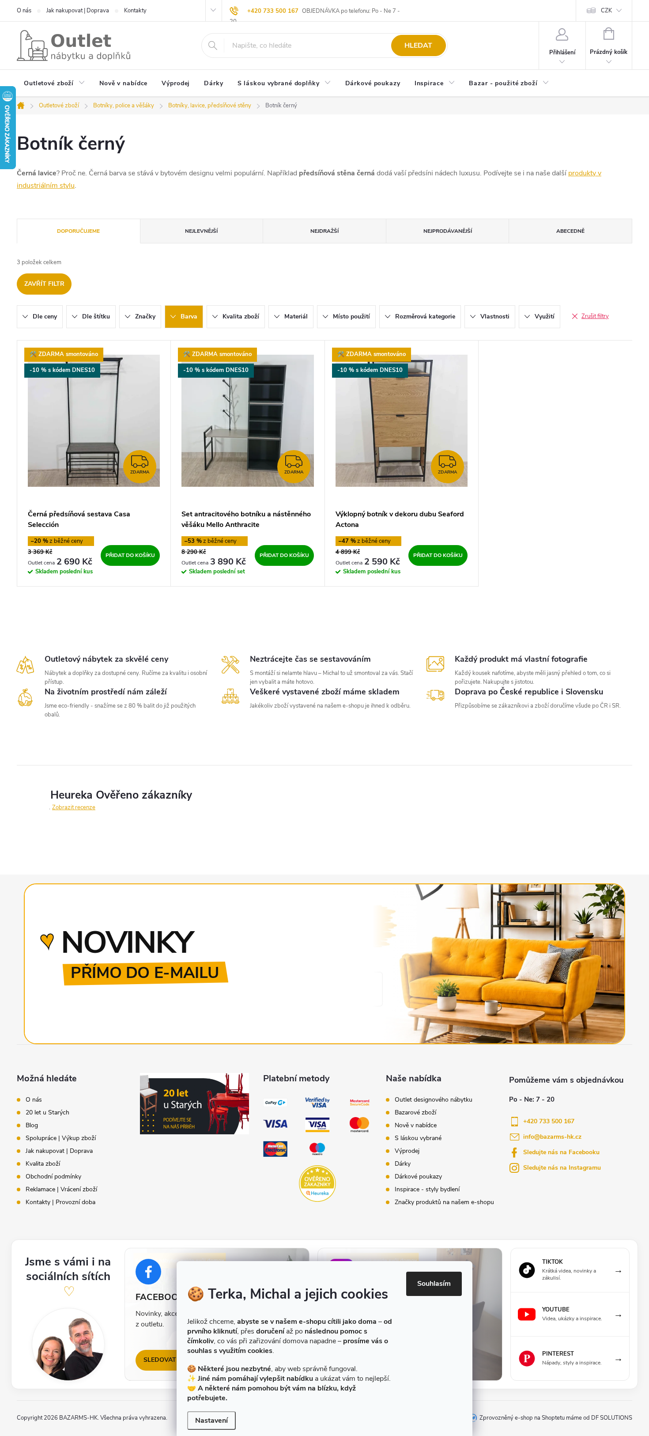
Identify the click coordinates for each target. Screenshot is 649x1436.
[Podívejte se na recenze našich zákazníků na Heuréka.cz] (317, 1183)
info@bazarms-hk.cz (552, 1137)
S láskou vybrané (418, 1138)
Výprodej (407, 1151)
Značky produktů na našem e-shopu (444, 1202)
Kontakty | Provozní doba (60, 1202)
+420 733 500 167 (272, 11)
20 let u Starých (47, 1112)
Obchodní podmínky (53, 1176)
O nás (24, 11)
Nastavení (211, 1420)
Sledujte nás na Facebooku (561, 1152)
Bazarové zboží (415, 1112)
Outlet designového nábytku (433, 1099)
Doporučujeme (78, 231)
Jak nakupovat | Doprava (77, 11)
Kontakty (135, 11)
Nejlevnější (201, 231)
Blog (32, 1125)
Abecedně (570, 231)
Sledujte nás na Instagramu (562, 1167)
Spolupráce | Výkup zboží (61, 1138)
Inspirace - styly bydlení (427, 1189)
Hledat (418, 45)
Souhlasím (434, 1283)
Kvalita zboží (43, 1163)
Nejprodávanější (447, 231)
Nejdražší (324, 231)
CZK (606, 11)
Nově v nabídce (416, 1125)
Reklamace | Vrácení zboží (61, 1189)
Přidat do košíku (130, 555)
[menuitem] (54, 84)
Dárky (403, 1163)
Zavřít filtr (44, 284)
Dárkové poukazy (418, 1176)
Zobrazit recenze (73, 807)
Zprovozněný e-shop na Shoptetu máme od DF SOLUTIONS (555, 1418)
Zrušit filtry (595, 316)
